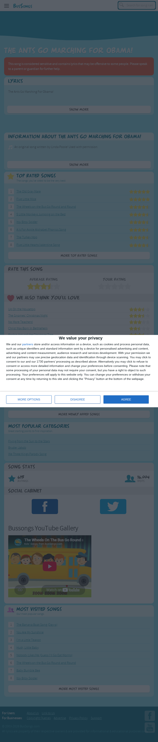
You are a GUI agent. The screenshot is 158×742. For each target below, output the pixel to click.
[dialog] (79, 371)
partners (27, 344)
